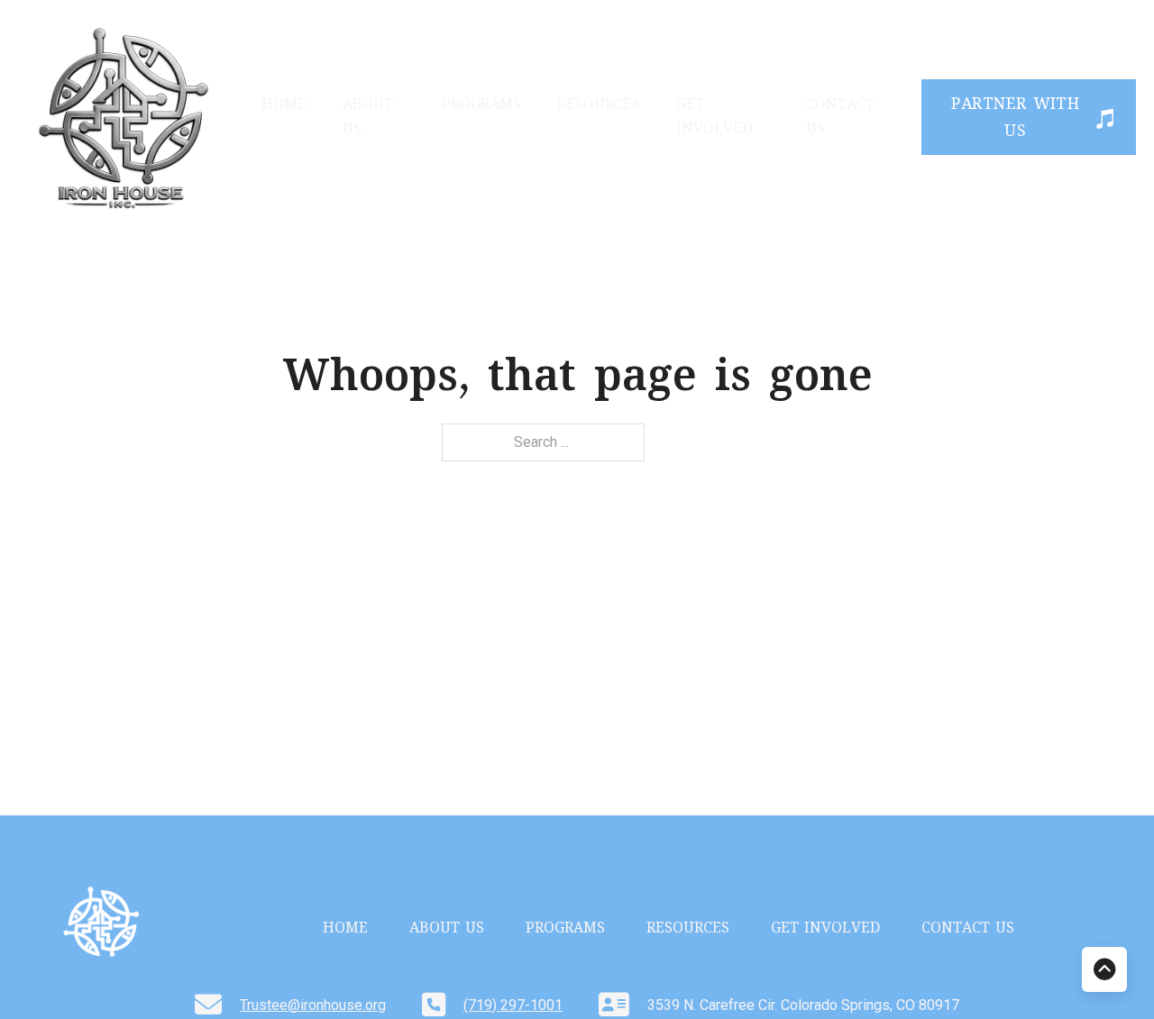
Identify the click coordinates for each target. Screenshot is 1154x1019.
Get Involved (714, 118)
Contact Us (840, 118)
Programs (481, 106)
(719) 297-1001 (513, 1005)
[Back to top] (1104, 969)
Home (284, 106)
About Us (368, 118)
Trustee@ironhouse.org (313, 1005)
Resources (598, 106)
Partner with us (1015, 119)
